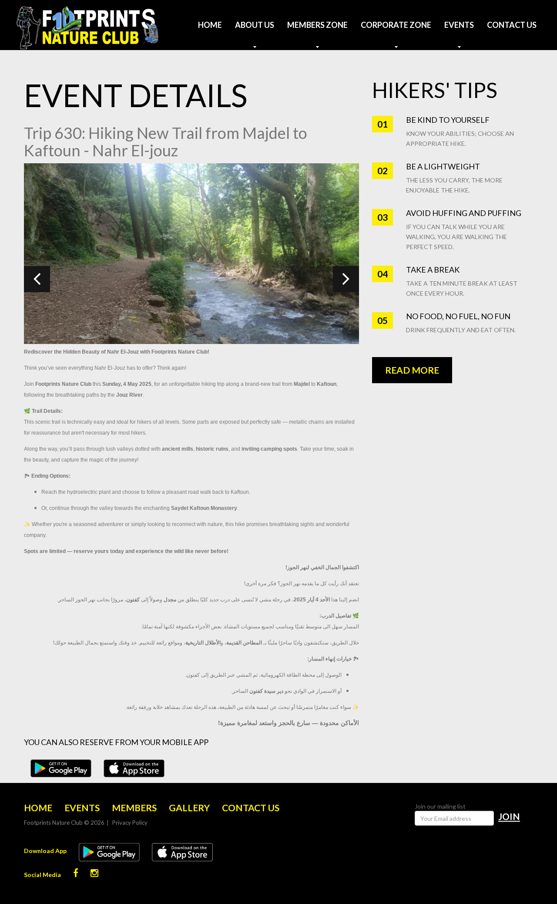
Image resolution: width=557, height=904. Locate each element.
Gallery (189, 807)
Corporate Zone (396, 25)
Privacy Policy (130, 822)
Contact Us (512, 25)
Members (134, 807)
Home (210, 25)
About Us (254, 25)
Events (459, 25)
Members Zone (317, 25)
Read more (412, 369)
